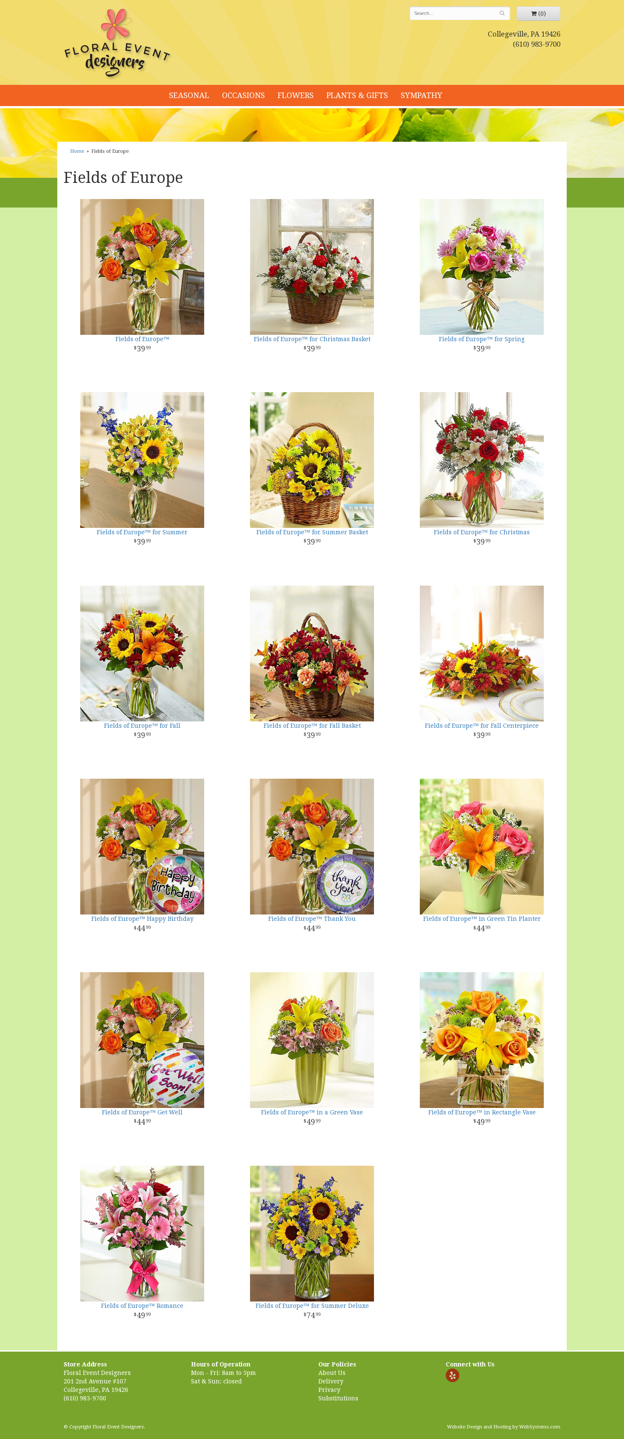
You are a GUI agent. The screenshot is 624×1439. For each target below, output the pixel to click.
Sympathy (421, 95)
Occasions (243, 95)
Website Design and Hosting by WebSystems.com (503, 1427)
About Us (332, 1372)
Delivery (330, 1381)
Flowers (296, 95)
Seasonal (189, 95)
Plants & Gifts (357, 95)
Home (77, 151)
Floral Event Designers (118, 44)
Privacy (329, 1389)
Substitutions (338, 1398)
